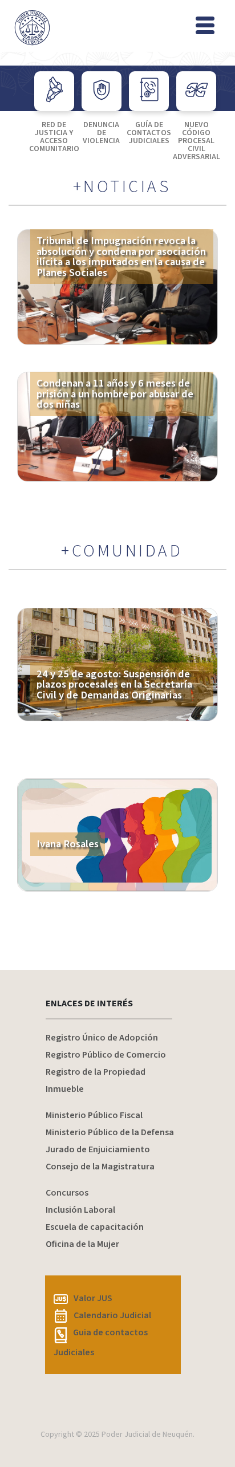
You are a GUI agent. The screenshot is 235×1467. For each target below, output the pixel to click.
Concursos (67, 1192)
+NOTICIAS (122, 187)
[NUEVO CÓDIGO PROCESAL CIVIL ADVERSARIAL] (196, 91)
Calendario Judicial (112, 1315)
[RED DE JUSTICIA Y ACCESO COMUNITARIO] (54, 91)
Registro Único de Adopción (102, 1037)
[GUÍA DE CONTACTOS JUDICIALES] (149, 91)
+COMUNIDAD (122, 551)
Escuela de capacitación (95, 1227)
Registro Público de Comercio (106, 1055)
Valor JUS (93, 1298)
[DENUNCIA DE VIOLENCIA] (101, 91)
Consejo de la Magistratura (100, 1166)
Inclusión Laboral (80, 1210)
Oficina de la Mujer (82, 1244)
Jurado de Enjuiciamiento (98, 1149)
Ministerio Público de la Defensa (110, 1132)
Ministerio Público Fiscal (94, 1115)
